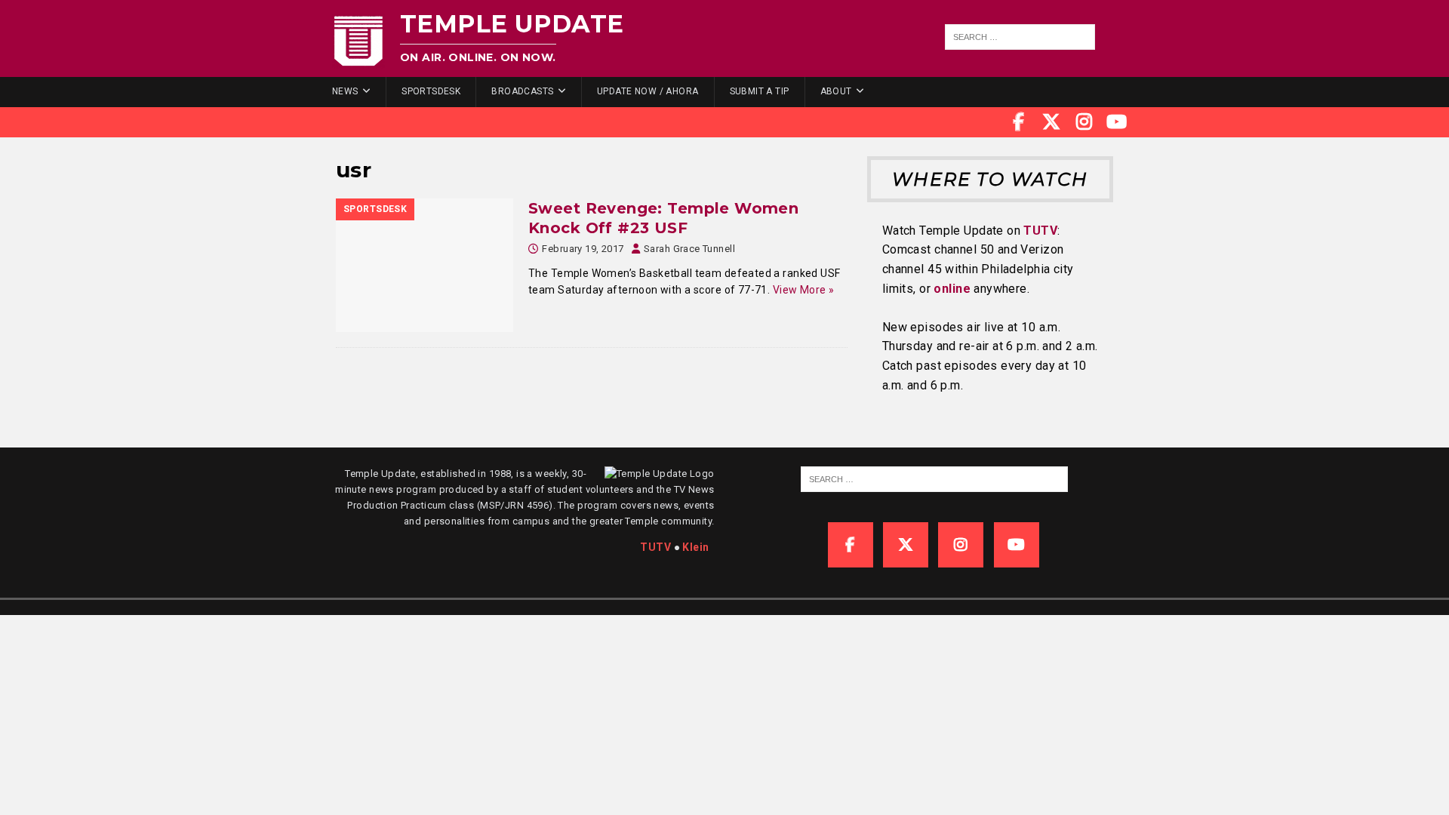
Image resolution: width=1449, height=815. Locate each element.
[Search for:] (1020, 37)
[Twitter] (1051, 122)
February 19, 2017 (582, 248)
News (345, 91)
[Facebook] (1019, 122)
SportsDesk (430, 91)
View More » (804, 290)
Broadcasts (522, 91)
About (836, 91)
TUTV (1040, 230)
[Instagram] (1084, 122)
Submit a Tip (759, 91)
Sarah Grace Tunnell (689, 248)
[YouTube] (1117, 122)
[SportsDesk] (424, 265)
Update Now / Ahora (648, 91)
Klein (695, 547)
